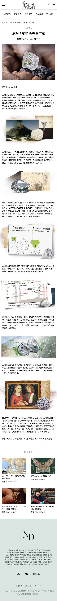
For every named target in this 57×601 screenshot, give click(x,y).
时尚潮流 (39, 14)
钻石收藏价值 (29, 438)
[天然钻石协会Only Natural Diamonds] (28, 4)
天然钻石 (7, 14)
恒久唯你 (17, 14)
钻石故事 (38, 438)
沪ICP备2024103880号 (30, 594)
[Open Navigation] (7, 4)
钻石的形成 (47, 438)
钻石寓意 (18, 438)
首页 (4, 22)
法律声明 (28, 586)
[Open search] (45, 4)
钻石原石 (10, 438)
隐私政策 (38, 586)
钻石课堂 (50, 14)
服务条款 (19, 586)
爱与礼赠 (28, 14)
